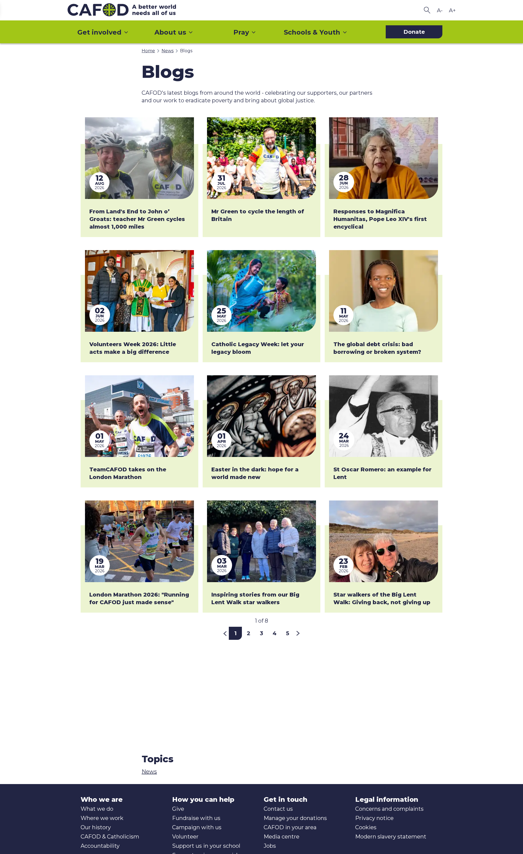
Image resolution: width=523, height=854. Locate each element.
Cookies (365, 827)
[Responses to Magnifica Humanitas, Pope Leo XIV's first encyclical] (383, 158)
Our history (96, 827)
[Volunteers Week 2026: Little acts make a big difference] (139, 291)
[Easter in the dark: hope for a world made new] (261, 416)
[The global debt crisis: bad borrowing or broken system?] (383, 291)
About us (170, 32)
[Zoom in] (452, 10)
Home (148, 50)
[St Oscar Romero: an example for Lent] (383, 416)
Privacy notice (374, 818)
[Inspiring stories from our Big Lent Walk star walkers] (261, 541)
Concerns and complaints (389, 809)
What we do (97, 809)
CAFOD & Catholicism (110, 836)
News (168, 50)
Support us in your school (206, 846)
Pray (241, 32)
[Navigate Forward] (298, 633)
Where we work (102, 818)
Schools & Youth (312, 32)
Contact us (278, 809)
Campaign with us (196, 827)
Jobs (270, 846)
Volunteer (185, 836)
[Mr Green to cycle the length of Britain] (261, 158)
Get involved (99, 32)
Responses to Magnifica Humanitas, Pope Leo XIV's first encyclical (380, 219)
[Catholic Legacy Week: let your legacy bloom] (261, 291)
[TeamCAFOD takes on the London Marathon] (139, 416)
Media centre (281, 836)
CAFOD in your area (290, 827)
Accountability (100, 846)
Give (178, 809)
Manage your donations (295, 818)
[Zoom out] (439, 10)
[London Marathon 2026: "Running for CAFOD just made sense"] (139, 541)
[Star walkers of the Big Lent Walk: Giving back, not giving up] (383, 541)
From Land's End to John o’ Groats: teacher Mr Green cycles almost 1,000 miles (137, 219)
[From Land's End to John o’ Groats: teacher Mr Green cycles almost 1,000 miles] (139, 158)
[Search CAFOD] (427, 10)
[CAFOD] (133, 10)
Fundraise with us (196, 818)
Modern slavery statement (390, 836)
